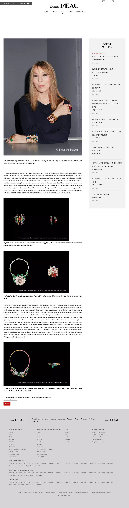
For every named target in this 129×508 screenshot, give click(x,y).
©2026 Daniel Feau (25, 493)
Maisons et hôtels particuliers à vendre (49, 430)
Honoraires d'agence (81, 493)
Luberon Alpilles (13, 451)
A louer (66, 430)
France (11, 432)
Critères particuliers (98, 430)
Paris (10, 434)
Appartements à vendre (16, 430)
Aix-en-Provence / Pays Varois (17, 449)
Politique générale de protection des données (59, 493)
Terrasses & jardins (97, 439)
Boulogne (11, 439)
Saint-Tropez (12, 456)
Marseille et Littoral (14, 454)
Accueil (64, 5)
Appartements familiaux (98, 434)
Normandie (12, 447)
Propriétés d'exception (98, 442)
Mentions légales (38, 493)
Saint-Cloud (12, 442)
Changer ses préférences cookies (100, 493)
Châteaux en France (98, 437)
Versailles (11, 444)
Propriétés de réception (98, 432)
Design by (65, 495)
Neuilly (10, 437)
